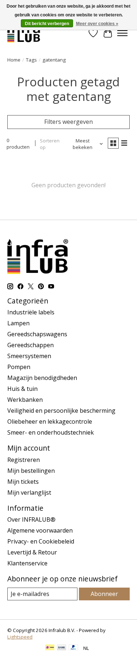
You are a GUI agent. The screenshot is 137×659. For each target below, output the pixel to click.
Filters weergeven (68, 122)
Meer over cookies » (97, 23)
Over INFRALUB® (31, 519)
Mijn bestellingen (31, 471)
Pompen (18, 367)
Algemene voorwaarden (40, 530)
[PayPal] (73, 648)
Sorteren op (50, 143)
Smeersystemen (29, 356)
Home (13, 59)
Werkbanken (25, 400)
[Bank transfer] (61, 648)
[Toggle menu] (122, 33)
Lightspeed (20, 636)
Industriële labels (30, 312)
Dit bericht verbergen (47, 23)
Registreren (23, 460)
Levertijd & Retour (32, 552)
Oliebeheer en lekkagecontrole (49, 421)
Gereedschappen (30, 345)
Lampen (18, 323)
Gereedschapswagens (37, 334)
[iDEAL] (49, 648)
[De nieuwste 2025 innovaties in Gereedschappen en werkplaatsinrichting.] (24, 33)
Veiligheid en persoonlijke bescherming (61, 411)
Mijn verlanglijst (29, 493)
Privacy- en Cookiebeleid (40, 541)
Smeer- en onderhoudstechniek (50, 432)
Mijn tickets (23, 482)
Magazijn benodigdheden (42, 378)
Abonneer (104, 594)
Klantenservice (27, 563)
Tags (31, 59)
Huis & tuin (22, 389)
